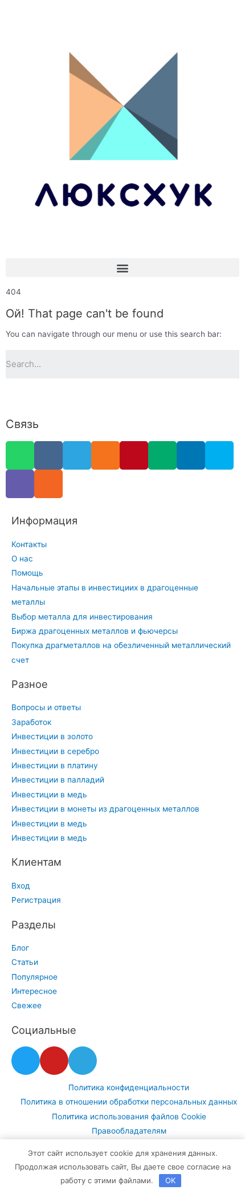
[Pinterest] (134, 455)
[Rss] (48, 484)
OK (170, 1180)
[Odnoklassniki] (105, 455)
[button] (122, 267)
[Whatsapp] (20, 455)
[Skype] (219, 455)
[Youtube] (54, 1060)
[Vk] (48, 455)
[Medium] (162, 455)
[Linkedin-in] (191, 455)
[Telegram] (77, 455)
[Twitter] (25, 1060)
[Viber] (20, 484)
